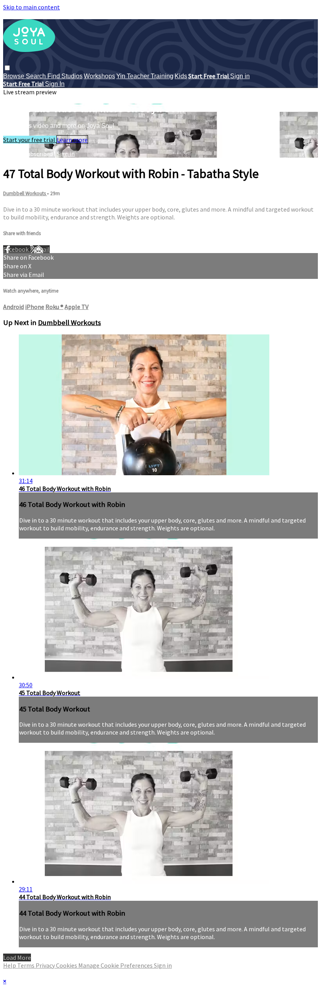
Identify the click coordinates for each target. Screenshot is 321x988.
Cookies (67, 965)
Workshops (99, 76)
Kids (181, 76)
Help (10, 965)
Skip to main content (31, 7)
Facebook (16, 249)
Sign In (55, 84)
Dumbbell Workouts (25, 193)
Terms (26, 965)
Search (36, 76)
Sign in (240, 76)
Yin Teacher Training (144, 76)
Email (42, 249)
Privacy (46, 965)
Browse (14, 76)
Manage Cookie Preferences (116, 965)
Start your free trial (29, 140)
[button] (7, 67)
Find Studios (65, 76)
